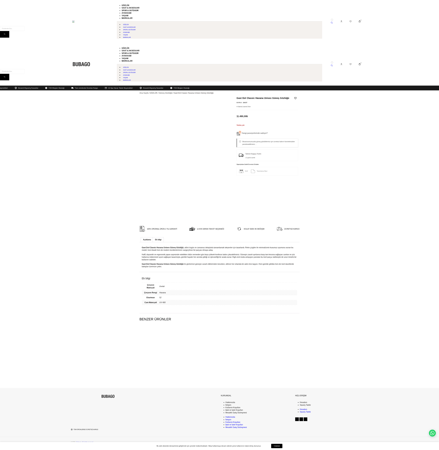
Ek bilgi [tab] (158, 240)
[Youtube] (301, 419)
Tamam (277, 446)
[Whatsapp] (305, 419)
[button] (252, 133)
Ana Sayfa (143, 93)
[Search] (4, 34)
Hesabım (303, 402)
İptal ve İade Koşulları (234, 410)
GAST (245, 102)
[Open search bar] (332, 23)
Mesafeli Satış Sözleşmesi (236, 413)
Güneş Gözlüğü (165, 93)
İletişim (228, 405)
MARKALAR (127, 18)
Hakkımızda (230, 402)
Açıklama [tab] (147, 240)
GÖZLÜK (154, 93)
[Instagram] (297, 419)
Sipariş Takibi (305, 405)
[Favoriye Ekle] (295, 98)
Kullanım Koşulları (232, 407)
